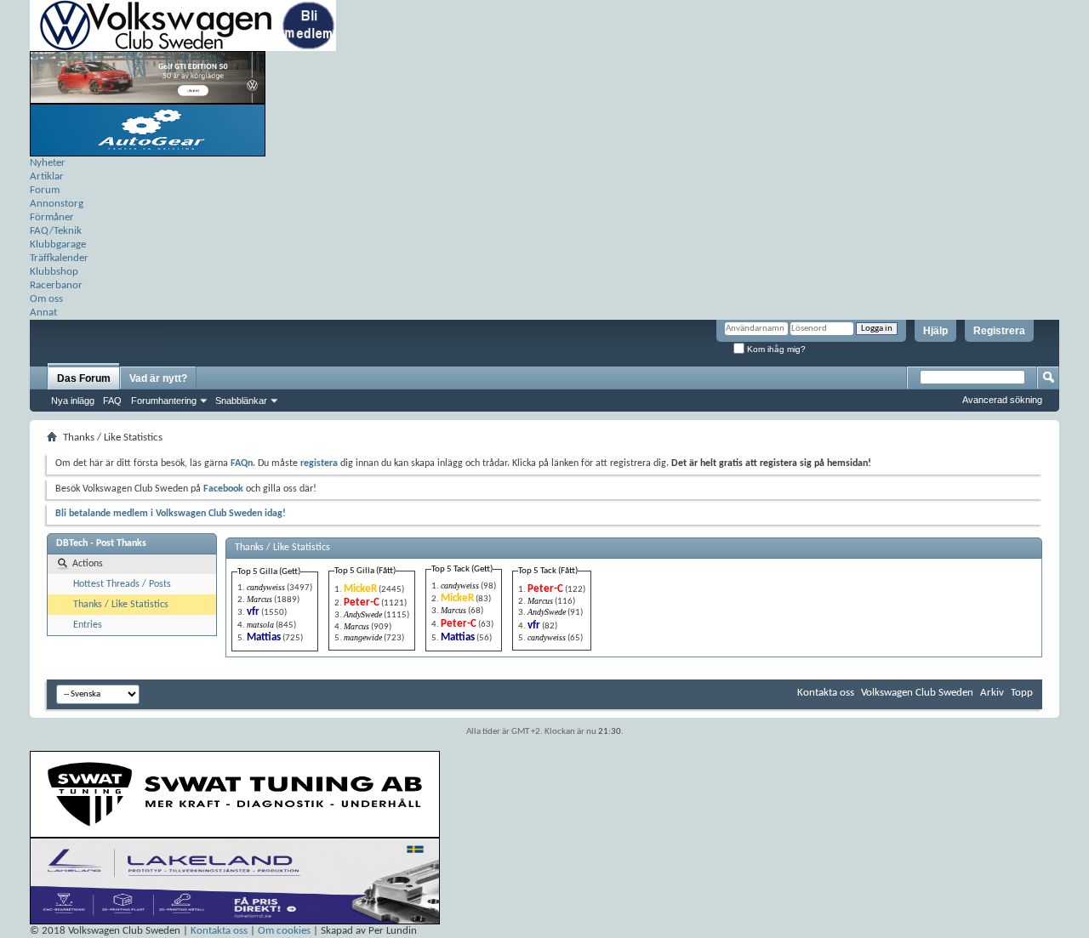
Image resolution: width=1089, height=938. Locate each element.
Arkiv (992, 692)
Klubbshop (54, 271)
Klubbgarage (58, 244)
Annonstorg (56, 203)
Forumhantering (164, 400)
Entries (87, 625)
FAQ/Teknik (56, 230)
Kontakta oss (825, 692)
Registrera (999, 331)
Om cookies (284, 930)
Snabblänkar (241, 400)
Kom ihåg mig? (775, 349)
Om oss (46, 298)
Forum (45, 190)
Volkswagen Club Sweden (917, 692)
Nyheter (48, 162)
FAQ (112, 400)
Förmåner (52, 217)
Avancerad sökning (1002, 400)
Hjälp (935, 331)
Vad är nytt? (158, 378)
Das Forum (84, 378)
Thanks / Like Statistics (120, 605)
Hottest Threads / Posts (122, 584)
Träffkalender (59, 258)
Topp (1022, 692)
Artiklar (47, 176)
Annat (43, 312)
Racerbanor (56, 285)
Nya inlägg (72, 400)
